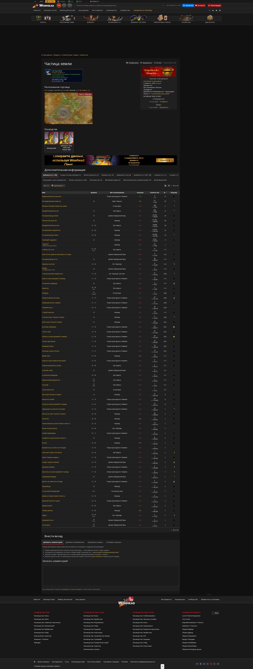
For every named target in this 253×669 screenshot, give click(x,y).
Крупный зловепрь (48, 467)
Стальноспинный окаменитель (52, 274)
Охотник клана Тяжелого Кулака (53, 317)
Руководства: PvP (139, 636)
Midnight (37, 643)
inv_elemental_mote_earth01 (160, 94)
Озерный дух (46, 486)
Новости (37, 10)
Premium (124, 662)
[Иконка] (48, 72)
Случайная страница (111, 662)
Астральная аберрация (50, 375)
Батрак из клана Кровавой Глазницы (54, 404)
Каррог (44, 515)
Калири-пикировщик (49, 433)
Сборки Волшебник (189, 646)
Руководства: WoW (41, 612)
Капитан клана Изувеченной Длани (54, 361)
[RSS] (214, 663)
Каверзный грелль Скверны (51, 303)
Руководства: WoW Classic (143, 612)
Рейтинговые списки (91, 649)
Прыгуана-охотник (48, 264)
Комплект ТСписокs (189, 626)
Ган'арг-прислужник (48, 341)
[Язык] (219, 10)
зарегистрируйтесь (77, 589)
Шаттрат (122, 274)
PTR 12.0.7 (70, 5)
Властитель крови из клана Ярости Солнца (56, 254)
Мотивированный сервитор (51, 201)
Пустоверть (83, 90)
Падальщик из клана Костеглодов (53, 409)
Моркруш (45, 293)
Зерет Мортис (117, 201)
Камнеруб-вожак (47, 346)
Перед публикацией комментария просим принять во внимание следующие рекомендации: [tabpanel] (80, 568)
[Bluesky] (204, 663)
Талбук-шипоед (47, 510)
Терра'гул (45, 244)
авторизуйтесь (65, 589)
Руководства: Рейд (41, 632)
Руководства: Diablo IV (191, 612)
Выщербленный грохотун (50, 225)
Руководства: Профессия (43, 629)
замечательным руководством (107, 552)
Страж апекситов (48, 390)
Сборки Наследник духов (191, 649)
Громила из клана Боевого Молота (54, 438)
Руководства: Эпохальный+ (44, 626)
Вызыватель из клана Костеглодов (54, 448)
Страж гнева (46, 332)
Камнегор (45, 288)
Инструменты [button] (97, 10)
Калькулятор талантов (42, 636)
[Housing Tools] (49, 599)
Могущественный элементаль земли (54, 206)
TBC (72, 1)
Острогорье (117, 206)
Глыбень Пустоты (48, 249)
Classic (62, 1)
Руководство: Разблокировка (144, 616)
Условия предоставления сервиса (47, 666)
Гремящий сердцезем (49, 240)
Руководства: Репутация (93, 632)
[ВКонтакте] (217, 663)
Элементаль (84, 55)
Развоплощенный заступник (51, 365)
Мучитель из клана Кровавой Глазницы (55, 472)
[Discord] (197, 663)
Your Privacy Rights (94, 662)
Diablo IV (95, 1)
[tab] (50, 175)
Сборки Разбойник (189, 643)
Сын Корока (46, 525)
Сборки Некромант (189, 636)
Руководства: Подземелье (94, 622)
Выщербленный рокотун (50, 211)
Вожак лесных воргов (49, 428)
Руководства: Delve (41, 619)
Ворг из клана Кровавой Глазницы (53, 278)
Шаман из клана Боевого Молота (53, 496)
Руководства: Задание (92, 629)
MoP (80, 1)
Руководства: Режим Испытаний (96, 643)
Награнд (117, 220)
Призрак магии (47, 506)
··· (85, 1)
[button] (63, 114)
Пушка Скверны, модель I (50, 457)
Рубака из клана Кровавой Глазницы (54, 336)
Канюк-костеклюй (48, 399)
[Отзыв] (216, 10)
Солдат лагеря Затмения (50, 462)
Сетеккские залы (117, 491)
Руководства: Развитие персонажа (47, 622)
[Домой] (44, 5)
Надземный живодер (49, 477)
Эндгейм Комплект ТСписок (192, 622)
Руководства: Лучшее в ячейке (144, 619)
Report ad (209, 594)
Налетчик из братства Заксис (52, 452)
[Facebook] (207, 663)
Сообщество (125, 10)
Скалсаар (45, 385)
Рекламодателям (78, 662)
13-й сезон (186, 619)
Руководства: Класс (41, 616)
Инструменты (166, 599)
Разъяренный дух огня (49, 259)
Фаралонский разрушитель (51, 380)
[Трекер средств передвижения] (110, 160)
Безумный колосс (48, 520)
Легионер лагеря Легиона (50, 351)
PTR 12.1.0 (64, 5)
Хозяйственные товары (70, 55)
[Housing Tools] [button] (50, 10)
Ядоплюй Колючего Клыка (51, 501)
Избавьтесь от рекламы (143, 10)
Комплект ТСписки (41, 639)
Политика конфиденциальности (142, 662)
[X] (200, 663)
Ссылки (158, 63)
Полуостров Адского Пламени (117, 196)
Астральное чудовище (49, 283)
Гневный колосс (47, 307)
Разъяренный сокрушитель (51, 230)
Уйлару (44, 268)
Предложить (164, 107)
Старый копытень (48, 312)
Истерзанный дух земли (50, 235)
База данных (84, 10)
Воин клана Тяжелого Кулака (52, 322)
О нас (67, 662)
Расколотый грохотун (49, 220)
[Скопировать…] (165, 185)
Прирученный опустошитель (51, 196)
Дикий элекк (46, 356)
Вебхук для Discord (67, 10)
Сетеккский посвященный (50, 491)
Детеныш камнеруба (49, 327)
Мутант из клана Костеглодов (52, 481)
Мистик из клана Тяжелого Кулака (53, 414)
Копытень (45, 419)
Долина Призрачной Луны (117, 216)
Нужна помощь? (44, 662)
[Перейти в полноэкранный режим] (209, 10)
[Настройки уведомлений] (212, 10)
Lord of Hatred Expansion (191, 616)
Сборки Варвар (187, 629)
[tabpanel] (111, 357)
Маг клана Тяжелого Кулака (51, 394)
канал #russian (96, 556)
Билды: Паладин (188, 639)
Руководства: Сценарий (93, 639)
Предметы (57, 55)
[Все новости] (35, 1)
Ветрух (44, 443)
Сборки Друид (187, 632)
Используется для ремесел (152, 81)
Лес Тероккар (70, 90)
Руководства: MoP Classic (94, 612)
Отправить (163, 102)
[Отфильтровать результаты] (168, 185)
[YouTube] (211, 663)
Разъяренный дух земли (50, 216)
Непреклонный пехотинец (50, 298)
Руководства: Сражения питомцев (97, 636)
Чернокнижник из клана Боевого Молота (56, 423)
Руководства (111, 10)
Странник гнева (47, 370)
